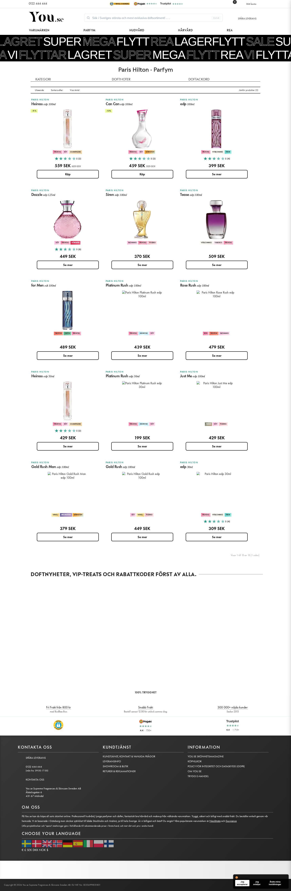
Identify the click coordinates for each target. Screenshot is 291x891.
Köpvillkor (195, 761)
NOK (42, 850)
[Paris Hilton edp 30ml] (216, 492)
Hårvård (185, 30)
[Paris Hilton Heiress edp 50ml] (67, 401)
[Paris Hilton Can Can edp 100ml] (142, 129)
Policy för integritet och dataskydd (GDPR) (216, 766)
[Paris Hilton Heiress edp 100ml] (67, 129)
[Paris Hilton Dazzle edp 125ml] (67, 219)
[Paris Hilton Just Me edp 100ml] (216, 401)
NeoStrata (215, 821)
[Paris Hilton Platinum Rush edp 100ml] (142, 310)
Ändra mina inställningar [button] (275, 883)
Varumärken (39, 30)
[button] (58, 725)
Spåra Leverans (247, 18)
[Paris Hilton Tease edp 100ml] (216, 219)
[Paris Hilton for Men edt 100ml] (67, 310)
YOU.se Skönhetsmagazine (206, 756)
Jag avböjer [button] (257, 883)
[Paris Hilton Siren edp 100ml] (142, 219)
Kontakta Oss (35, 779)
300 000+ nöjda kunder (233, 707)
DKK (35, 850)
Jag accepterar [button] (242, 883)
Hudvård (136, 30)
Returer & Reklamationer (119, 771)
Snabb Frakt (145, 707)
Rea (230, 30)
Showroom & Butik (115, 766)
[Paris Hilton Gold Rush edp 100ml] (142, 492)
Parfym (89, 30)
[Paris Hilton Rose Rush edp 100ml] (216, 310)
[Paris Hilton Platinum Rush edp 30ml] (142, 401)
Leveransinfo (112, 761)
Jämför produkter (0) (248, 90)
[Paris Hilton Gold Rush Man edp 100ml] (67, 492)
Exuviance (231, 821)
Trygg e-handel (198, 776)
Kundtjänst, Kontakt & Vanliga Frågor (129, 756)
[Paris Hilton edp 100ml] (216, 129)
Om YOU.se (195, 771)
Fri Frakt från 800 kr (58, 707)
